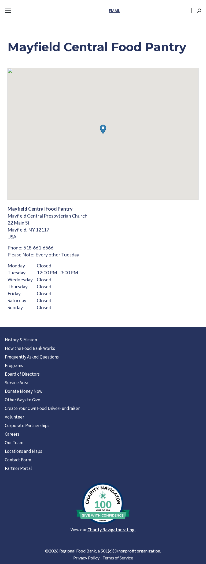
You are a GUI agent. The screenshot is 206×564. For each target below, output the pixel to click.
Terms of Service (117, 557)
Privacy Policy (86, 557)
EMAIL (114, 10)
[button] (103, 129)
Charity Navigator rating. (111, 530)
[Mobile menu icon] (8, 11)
